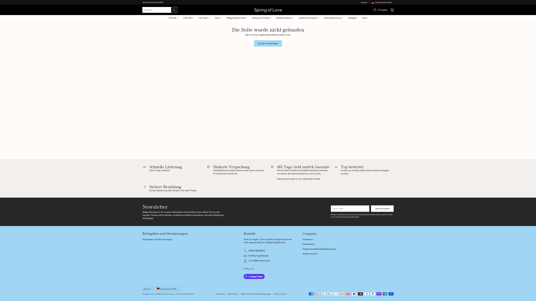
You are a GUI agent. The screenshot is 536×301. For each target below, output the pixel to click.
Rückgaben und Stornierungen (157, 239)
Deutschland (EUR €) (383, 2)
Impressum (307, 239)
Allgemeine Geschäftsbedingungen (319, 249)
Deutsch (364, 2)
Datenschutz (308, 244)
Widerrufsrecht (309, 253)
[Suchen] (174, 10)
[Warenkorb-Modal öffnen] (392, 10)
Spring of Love (167, 294)
